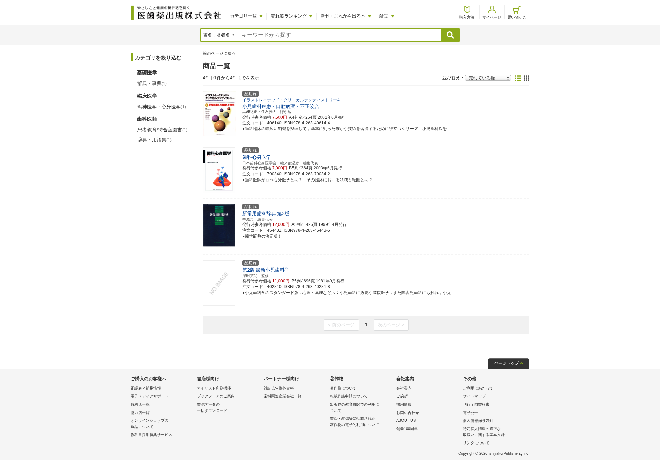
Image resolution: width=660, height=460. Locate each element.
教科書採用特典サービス (151, 434)
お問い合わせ (407, 412)
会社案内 (403, 388)
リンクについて (476, 443)
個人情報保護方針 (478, 420)
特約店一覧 (140, 404)
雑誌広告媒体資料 (279, 388)
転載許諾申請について (349, 396)
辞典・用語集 (155, 139)
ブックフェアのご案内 (216, 396)
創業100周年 (407, 429)
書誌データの (212, 407)
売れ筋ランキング (289, 16)
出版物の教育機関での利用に (354, 407)
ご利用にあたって (478, 388)
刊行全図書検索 (476, 404)
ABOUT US (406, 420)
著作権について (343, 388)
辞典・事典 (152, 83)
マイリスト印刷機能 (214, 388)
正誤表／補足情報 (146, 388)
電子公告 (470, 412)
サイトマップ (474, 396)
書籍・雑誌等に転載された (354, 421)
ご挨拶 (402, 396)
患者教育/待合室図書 (162, 129)
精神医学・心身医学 (162, 106)
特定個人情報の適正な (484, 432)
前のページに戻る (219, 53)
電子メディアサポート (149, 396)
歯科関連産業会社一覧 (282, 396)
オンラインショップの (149, 423)
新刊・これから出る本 (343, 16)
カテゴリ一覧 (243, 16)
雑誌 (384, 16)
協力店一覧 (140, 412)
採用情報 (403, 404)
